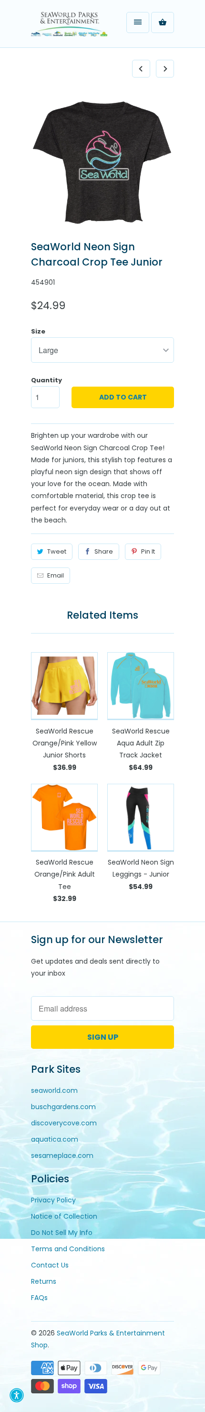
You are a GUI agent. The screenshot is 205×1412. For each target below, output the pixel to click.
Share (103, 551)
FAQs (39, 1297)
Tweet (56, 551)
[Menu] (137, 22)
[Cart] (162, 22)
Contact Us (50, 1265)
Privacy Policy (53, 1200)
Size (38, 331)
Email (55, 575)
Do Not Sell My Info (61, 1232)
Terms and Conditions (68, 1249)
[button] (17, 1395)
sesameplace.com (62, 1155)
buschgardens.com (63, 1107)
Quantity (46, 380)
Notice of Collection (64, 1216)
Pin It (148, 551)
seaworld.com (54, 1090)
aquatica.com (54, 1139)
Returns (43, 1281)
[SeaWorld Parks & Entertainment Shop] (69, 27)
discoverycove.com (64, 1123)
